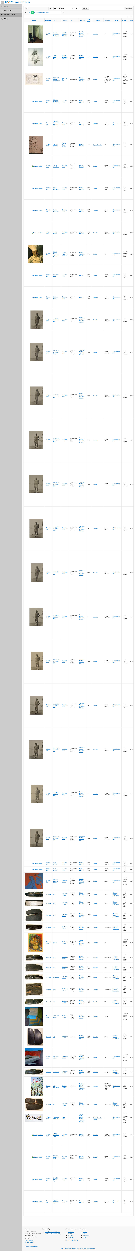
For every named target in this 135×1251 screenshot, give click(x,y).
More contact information (31, 1246)
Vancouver (82, 317)
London (81, 100)
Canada (81, 36)
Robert (64, 895)
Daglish (64, 143)
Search (85, 1232)
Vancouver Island (82, 1084)
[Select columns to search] (26, 8)
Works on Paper (48, 57)
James (64, 882)
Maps (84, 1237)
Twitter (70, 1233)
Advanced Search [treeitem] (9, 14)
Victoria (81, 31)
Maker (65, 20)
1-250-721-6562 (29, 1242)
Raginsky (64, 100)
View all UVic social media (71, 1240)
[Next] (131, 16)
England (81, 102)
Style (116, 20)
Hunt (63, 1117)
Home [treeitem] (6, 6)
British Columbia (81, 34)
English (95, 145)
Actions (85, 8)
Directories (86, 1235)
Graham (64, 1087)
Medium (107, 20)
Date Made (88, 20)
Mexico (81, 275)
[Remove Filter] (63, 13)
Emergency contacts (89, 1248)
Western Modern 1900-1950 (116, 894)
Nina (63, 102)
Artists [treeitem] (6, 19)
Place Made (82, 20)
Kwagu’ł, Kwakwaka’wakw (97, 1117)
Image (34, 20)
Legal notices (79, 1248)
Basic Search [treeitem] (8, 10)
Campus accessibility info (52, 1233)
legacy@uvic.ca (29, 1240)
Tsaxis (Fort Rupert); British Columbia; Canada (81, 1118)
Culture (98, 20)
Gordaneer (65, 880)
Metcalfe (64, 78)
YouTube (70, 1235)
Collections (48, 20)
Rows (73, 8)
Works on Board (48, 942)
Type (71, 20)
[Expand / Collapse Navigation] (2, 2)
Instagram (71, 1237)
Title (57, 20)
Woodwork (48, 894)
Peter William (64, 145)
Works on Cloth (48, 34)
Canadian (95, 34)
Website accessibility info (52, 1232)
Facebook (71, 1232)
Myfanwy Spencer (64, 34)
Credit (124, 20)
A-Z (84, 1233)
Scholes (64, 1086)
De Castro (64, 893)
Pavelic (64, 32)
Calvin (63, 1118)
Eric (63, 80)
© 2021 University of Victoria (68, 1248)
